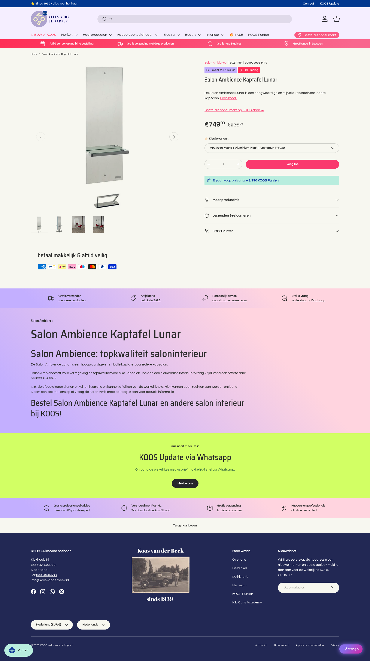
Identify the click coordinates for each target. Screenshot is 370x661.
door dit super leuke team (229, 300)
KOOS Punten (258, 34)
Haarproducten (95, 34)
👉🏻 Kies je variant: (216, 138)
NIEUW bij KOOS (43, 34)
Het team (239, 585)
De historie (240, 576)
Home (34, 54)
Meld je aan (185, 483)
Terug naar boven (185, 525)
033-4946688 (46, 575)
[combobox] (194, 19)
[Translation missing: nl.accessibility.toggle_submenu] (76, 34)
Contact (308, 3)
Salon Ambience (215, 62)
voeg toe (292, 164)
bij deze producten (229, 510)
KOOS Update (329, 3)
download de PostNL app (153, 510)
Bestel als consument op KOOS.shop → (234, 110)
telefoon (301, 300)
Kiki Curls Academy (247, 602)
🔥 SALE (236, 34)
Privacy (335, 645)
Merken (67, 34)
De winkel (239, 568)
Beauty (190, 34)
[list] (107, 137)
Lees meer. (228, 98)
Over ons (239, 559)
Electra (169, 34)
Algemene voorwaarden (310, 645)
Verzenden (261, 645)
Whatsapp (318, 300)
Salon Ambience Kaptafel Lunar (60, 54)
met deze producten (72, 300)
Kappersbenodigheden (135, 34)
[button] (336, 19)
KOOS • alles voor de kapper (56, 645)
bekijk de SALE (151, 300)
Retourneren (281, 645)
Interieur (212, 34)
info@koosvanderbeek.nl (50, 580)
